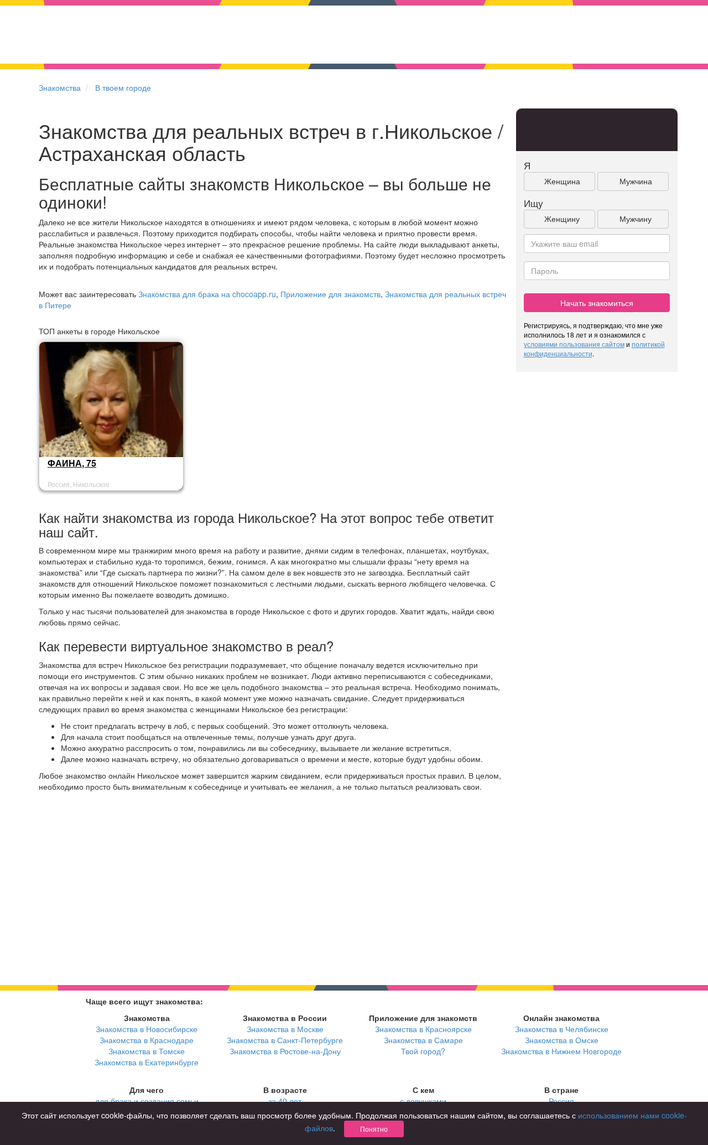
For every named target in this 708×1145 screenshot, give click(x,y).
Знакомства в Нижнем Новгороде (561, 1050)
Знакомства (60, 87)
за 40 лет (284, 1100)
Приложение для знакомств (330, 293)
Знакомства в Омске (561, 1039)
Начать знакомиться (596, 302)
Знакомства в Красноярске (423, 1028)
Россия (561, 1100)
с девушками (423, 1100)
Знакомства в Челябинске (561, 1028)
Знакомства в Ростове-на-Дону (285, 1050)
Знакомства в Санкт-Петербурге (285, 1039)
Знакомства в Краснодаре (147, 1039)
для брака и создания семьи (147, 1100)
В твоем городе (123, 87)
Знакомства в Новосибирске (146, 1028)
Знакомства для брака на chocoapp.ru (207, 293)
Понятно (374, 1128)
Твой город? (423, 1050)
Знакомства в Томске (146, 1050)
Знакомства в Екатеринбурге (147, 1062)
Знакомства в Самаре (423, 1039)
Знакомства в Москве (285, 1028)
